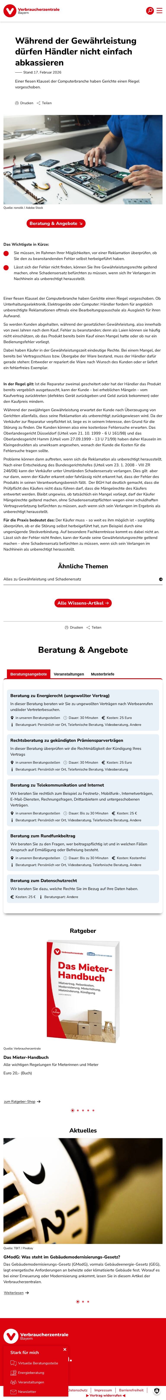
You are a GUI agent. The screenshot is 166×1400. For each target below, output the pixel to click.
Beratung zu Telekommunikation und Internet (57, 785)
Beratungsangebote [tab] (28, 674)
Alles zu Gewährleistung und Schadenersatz (42, 579)
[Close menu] (65, 1349)
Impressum (103, 1390)
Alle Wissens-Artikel (80, 603)
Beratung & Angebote (53, 223)
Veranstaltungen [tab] (69, 674)
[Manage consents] (157, 1391)
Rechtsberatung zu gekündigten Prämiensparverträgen (66, 740)
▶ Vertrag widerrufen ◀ (105, 1395)
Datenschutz (77, 1390)
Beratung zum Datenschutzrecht (43, 881)
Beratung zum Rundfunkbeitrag (42, 836)
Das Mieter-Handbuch (26, 1057)
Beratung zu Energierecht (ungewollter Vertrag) (60, 696)
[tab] (72, 1110)
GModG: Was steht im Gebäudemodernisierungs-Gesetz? (61, 1257)
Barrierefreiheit (131, 1390)
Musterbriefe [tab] (102, 674)
